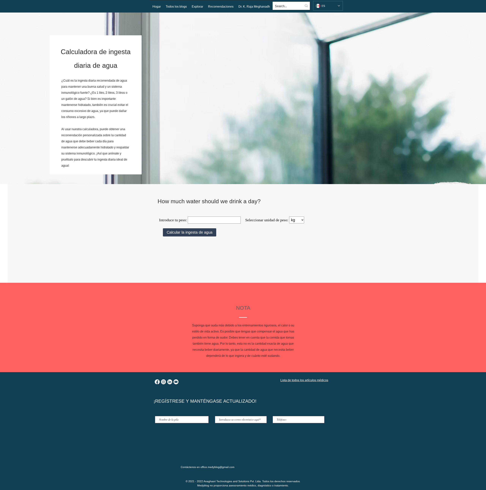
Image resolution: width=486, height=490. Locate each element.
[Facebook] (157, 381)
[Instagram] (163, 381)
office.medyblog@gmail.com (217, 467)
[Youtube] (176, 381)
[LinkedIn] (169, 381)
